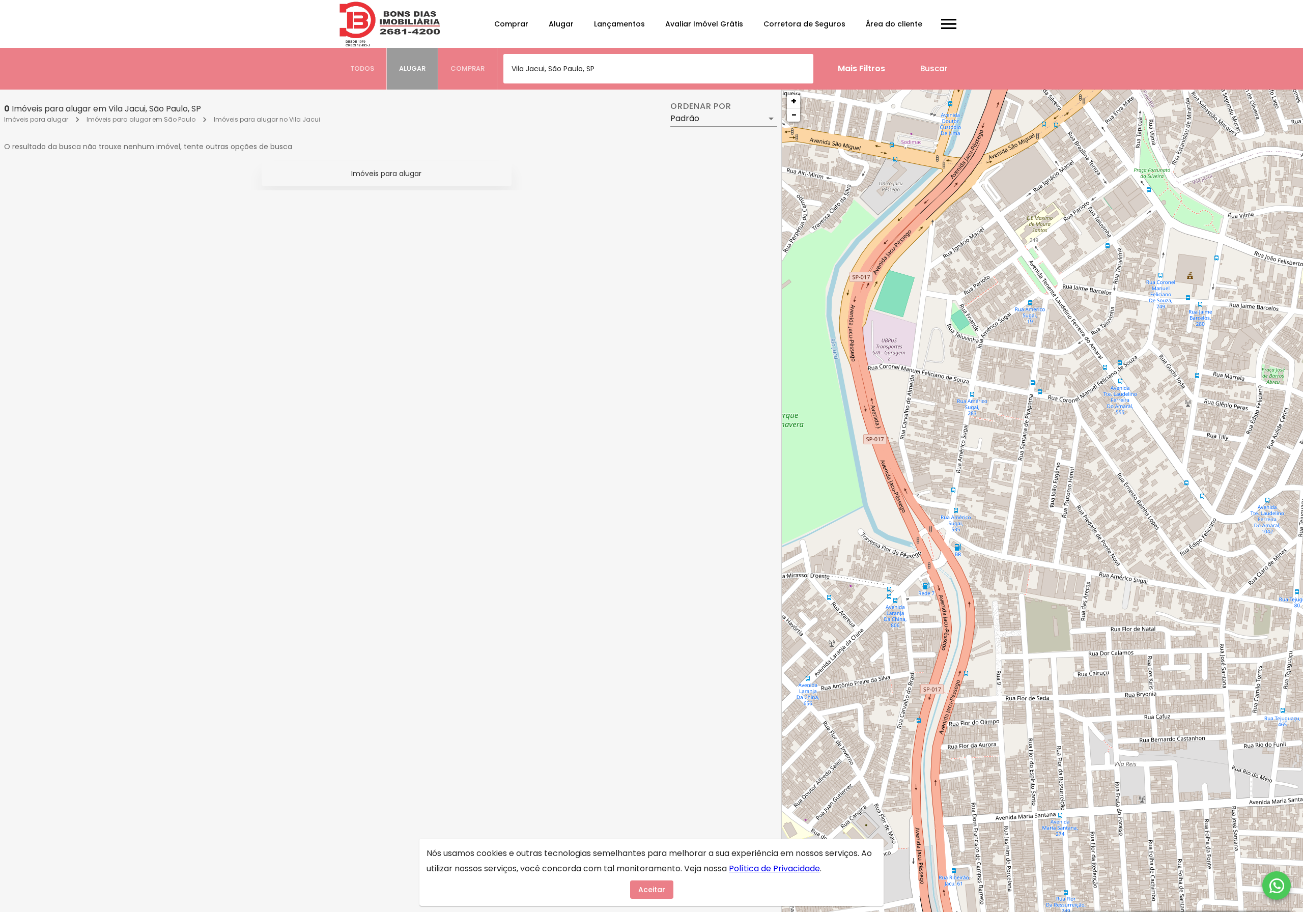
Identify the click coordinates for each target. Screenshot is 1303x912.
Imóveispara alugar (386, 173)
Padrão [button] (684, 118)
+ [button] (794, 101)
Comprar (511, 24)
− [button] (794, 114)
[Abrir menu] (948, 24)
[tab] (362, 69)
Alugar (561, 24)
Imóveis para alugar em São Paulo (141, 119)
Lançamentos (619, 24)
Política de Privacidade (774, 868)
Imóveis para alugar (36, 119)
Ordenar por (700, 106)
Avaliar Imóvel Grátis (704, 24)
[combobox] (658, 68)
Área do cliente (894, 24)
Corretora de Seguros (804, 24)
